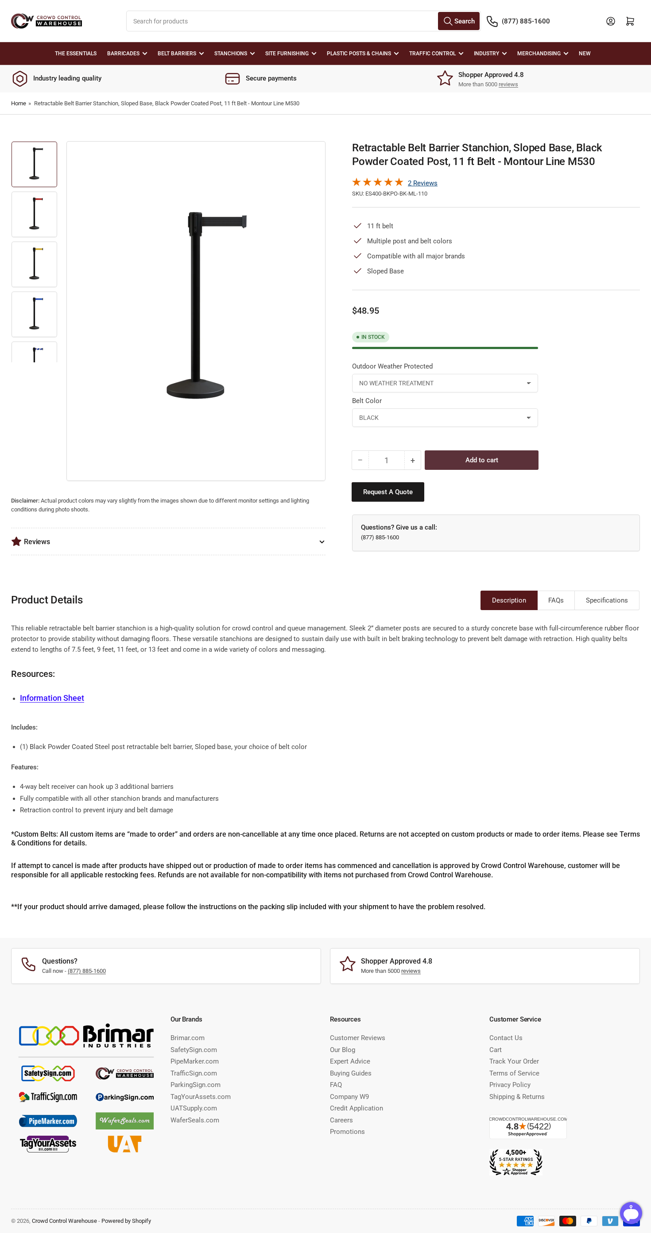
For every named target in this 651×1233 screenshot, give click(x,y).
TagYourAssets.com (200, 1097)
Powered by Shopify (126, 1221)
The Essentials (76, 53)
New (585, 53)
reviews (508, 84)
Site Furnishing (287, 53)
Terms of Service (514, 1073)
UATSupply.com (193, 1108)
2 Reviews (423, 183)
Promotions (347, 1132)
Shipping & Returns (517, 1097)
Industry (486, 53)
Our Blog (342, 1050)
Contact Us (506, 1038)
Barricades (123, 53)
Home (18, 103)
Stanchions (230, 53)
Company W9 (349, 1097)
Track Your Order (514, 1061)
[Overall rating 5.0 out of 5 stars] (377, 184)
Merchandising (539, 53)
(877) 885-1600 (526, 21)
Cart (495, 1050)
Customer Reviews (357, 1038)
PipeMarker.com (194, 1061)
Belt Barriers (177, 53)
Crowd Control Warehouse (64, 1221)
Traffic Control (432, 53)
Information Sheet (52, 698)
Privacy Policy (510, 1085)
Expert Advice (350, 1061)
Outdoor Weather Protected (392, 366)
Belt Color (367, 401)
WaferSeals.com (194, 1120)
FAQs (556, 600)
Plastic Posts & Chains (359, 53)
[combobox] (303, 21)
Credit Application (356, 1108)
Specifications (607, 600)
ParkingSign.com (195, 1085)
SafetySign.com (193, 1050)
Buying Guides (351, 1073)
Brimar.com (187, 1038)
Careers (341, 1120)
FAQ (336, 1085)
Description (509, 600)
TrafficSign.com (193, 1073)
